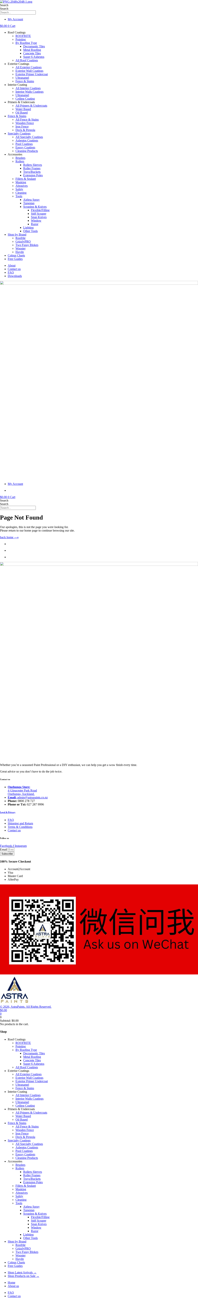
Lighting (28, 227)
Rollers (19, 161)
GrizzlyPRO (23, 241)
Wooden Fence (24, 123)
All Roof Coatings (26, 60)
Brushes (20, 158)
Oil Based (21, 112)
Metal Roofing (32, 49)
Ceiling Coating (25, 98)
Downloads (15, 276)
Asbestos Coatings (26, 140)
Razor (34, 224)
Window (36, 220)
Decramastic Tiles (34, 46)
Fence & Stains (24, 81)
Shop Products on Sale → (23, 1276)
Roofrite (20, 238)
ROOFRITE (23, 36)
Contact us (14, 269)
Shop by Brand (17, 234)
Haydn (19, 252)
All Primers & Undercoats (31, 105)
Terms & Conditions (20, 826)
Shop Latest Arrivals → (22, 1272)
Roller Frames (31, 168)
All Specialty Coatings (29, 137)
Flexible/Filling (40, 210)
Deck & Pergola (25, 130)
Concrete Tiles (32, 53)
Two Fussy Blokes (26, 245)
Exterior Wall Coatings (29, 70)
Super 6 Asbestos (33, 56)
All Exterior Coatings (28, 67)
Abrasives (21, 185)
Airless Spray (31, 199)
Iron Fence (22, 126)
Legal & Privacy (7, 812)
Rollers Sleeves (32, 164)
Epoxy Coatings (25, 147)
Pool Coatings (24, 144)
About (11, 265)
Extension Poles (33, 175)
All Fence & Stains (27, 119)
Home (11, 1282)
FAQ (11, 272)
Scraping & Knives (35, 206)
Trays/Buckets (32, 171)
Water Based (23, 109)
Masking (20, 182)
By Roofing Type (26, 43)
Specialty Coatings (19, 133)
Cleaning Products (26, 151)
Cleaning (20, 192)
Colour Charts (16, 255)
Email (4, 849)
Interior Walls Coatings (29, 91)
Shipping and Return (20, 823)
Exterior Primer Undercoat (31, 74)
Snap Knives (39, 217)
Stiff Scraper (38, 213)
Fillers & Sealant (25, 178)
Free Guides (15, 259)
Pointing (20, 39)
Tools (18, 196)
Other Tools (30, 231)
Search (4, 5)
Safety (19, 189)
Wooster (20, 248)
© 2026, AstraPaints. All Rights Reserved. (25, 1006)
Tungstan (28, 203)
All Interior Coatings (28, 88)
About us (13, 1286)
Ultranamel (22, 77)
